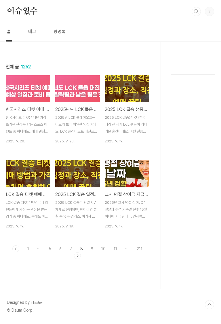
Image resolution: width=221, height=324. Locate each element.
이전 (15, 248)
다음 (77, 255)
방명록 (60, 31)
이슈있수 (22, 11)
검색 (196, 11)
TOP (209, 304)
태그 (32, 31)
